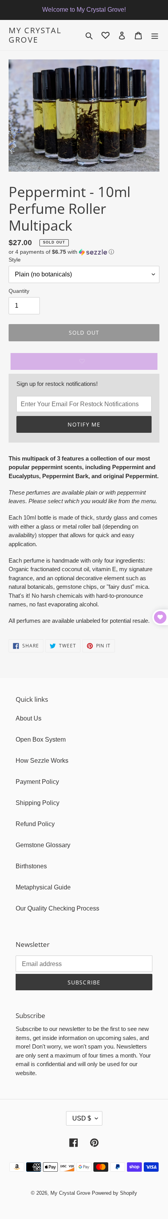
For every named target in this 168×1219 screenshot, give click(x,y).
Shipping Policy (37, 803)
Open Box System (41, 739)
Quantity (19, 291)
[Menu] (155, 35)
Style (15, 259)
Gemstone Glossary (43, 845)
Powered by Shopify (114, 1193)
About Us (28, 718)
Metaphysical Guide (43, 887)
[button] (61, 252)
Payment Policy (37, 781)
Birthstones (31, 866)
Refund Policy (35, 824)
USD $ (81, 1118)
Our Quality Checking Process (57, 908)
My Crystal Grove (35, 35)
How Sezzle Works (42, 760)
